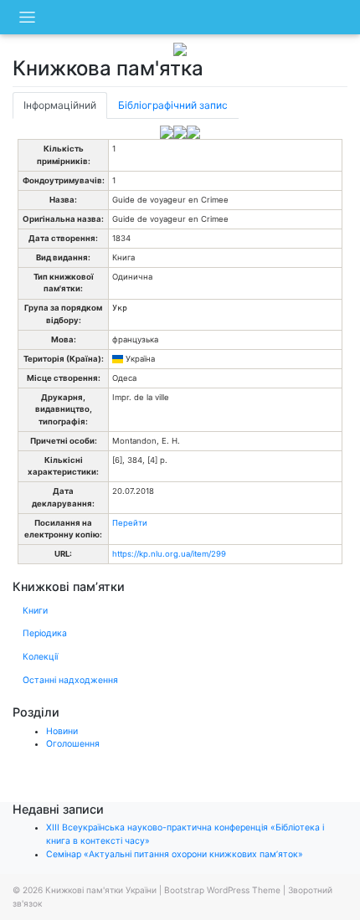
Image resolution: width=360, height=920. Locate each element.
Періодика (45, 633)
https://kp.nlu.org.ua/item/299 (169, 553)
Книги (35, 610)
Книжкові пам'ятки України (101, 890)
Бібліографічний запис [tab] (173, 105)
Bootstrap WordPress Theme (222, 890)
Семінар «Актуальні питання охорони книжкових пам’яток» (174, 854)
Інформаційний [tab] (59, 105)
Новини (62, 731)
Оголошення (73, 743)
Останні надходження (70, 680)
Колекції (40, 656)
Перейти (129, 522)
